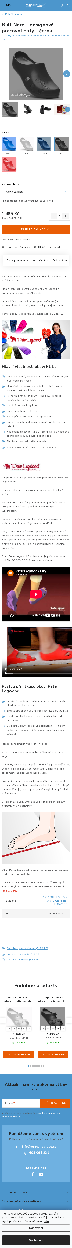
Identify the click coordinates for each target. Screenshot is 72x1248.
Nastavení (36, 1228)
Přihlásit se (55, 1103)
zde (46, 1221)
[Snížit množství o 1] (54, 216)
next (69, 1020)
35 (8, 1028)
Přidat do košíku (36, 229)
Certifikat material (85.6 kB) (23, 959)
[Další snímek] (66, 73)
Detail (18, 1054)
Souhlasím (36, 1240)
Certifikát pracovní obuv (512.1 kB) (27, 948)
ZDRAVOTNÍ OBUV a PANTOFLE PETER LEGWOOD (54, 901)
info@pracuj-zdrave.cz (39, 1146)
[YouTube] (41, 1174)
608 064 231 (39, 1153)
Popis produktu (16, 260)
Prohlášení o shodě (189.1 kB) (24, 954)
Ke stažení (39, 260)
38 (24, 1028)
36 (13, 1028)
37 (18, 1028)
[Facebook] (33, 1174)
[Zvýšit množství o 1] (65, 216)
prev (3, 1020)
